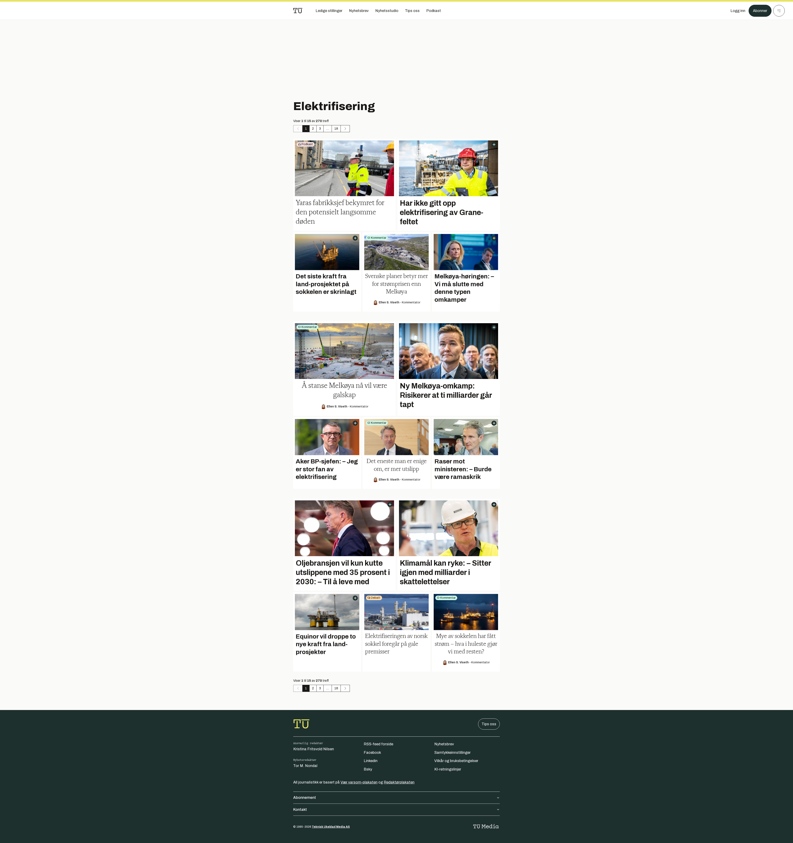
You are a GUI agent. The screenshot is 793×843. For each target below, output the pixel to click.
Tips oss (489, 724)
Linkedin (371, 761)
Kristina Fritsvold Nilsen (313, 749)
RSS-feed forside (378, 744)
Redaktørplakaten (399, 782)
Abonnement (304, 798)
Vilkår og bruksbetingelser (456, 761)
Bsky (368, 769)
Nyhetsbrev (444, 744)
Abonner (760, 11)
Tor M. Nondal (305, 766)
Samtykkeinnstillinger (452, 752)
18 (336, 128)
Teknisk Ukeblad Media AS (331, 826)
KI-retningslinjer (447, 769)
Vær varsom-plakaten (359, 782)
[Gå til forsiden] (297, 10)
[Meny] (779, 11)
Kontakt (300, 809)
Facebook (372, 752)
